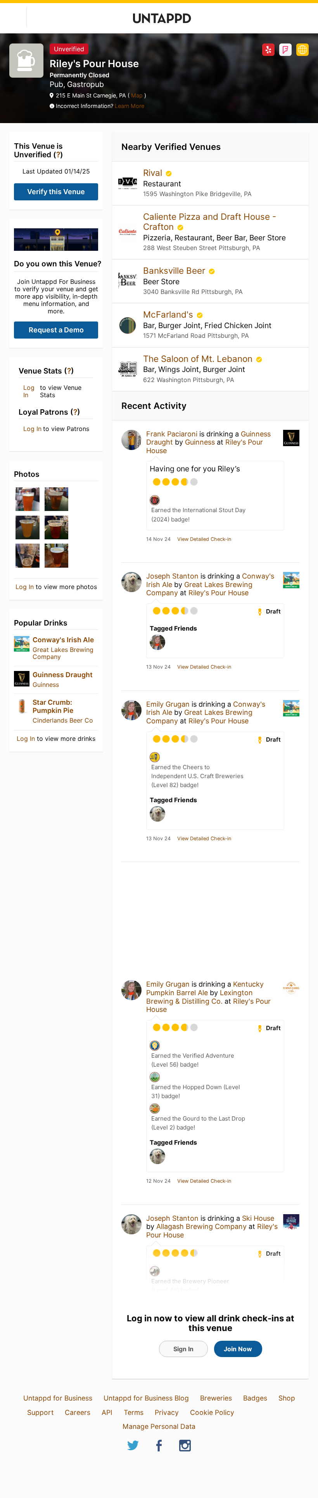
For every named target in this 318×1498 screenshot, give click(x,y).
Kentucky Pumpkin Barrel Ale (205, 988)
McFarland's (169, 314)
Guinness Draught (63, 675)
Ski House (258, 1218)
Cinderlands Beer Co (63, 720)
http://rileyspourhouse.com (302, 49)
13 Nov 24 (158, 667)
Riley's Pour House (218, 593)
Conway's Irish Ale (63, 640)
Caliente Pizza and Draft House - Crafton (209, 221)
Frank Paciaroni (171, 434)
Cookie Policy (212, 1412)
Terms (133, 1412)
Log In (29, 391)
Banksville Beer (175, 270)
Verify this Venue (56, 192)
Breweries (216, 1398)
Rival (153, 172)
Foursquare (285, 49)
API (107, 1412)
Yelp (268, 49)
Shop (286, 1398)
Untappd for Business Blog (146, 1398)
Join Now (238, 1349)
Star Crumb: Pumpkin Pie (53, 706)
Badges (255, 1398)
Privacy (167, 1412)
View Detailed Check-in (204, 539)
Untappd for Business (57, 1398)
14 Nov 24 (158, 539)
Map (137, 95)
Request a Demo (56, 330)
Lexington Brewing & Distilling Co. (199, 997)
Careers (77, 1412)
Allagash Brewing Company (201, 1226)
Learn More (129, 106)
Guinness (46, 684)
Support (40, 1412)
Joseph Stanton (172, 576)
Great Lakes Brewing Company (63, 653)
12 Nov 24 (158, 1181)
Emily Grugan (168, 704)
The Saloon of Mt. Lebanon (199, 358)
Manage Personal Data (159, 1426)
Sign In (183, 1349)
